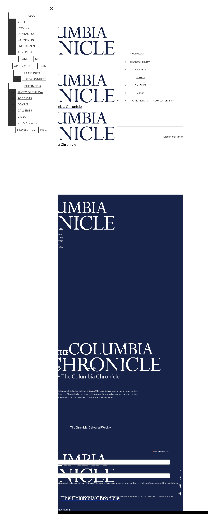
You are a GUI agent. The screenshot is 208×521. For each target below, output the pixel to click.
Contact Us (26, 33)
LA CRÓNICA (32, 73)
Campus (26, 59)
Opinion (45, 66)
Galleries (140, 85)
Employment (27, 46)
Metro (40, 59)
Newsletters (161, 100)
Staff (22, 21)
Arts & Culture (25, 66)
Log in (67, 509)
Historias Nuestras (36, 79)
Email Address (12, 457)
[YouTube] (179, 494)
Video (140, 93)
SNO (59, 509)
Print (172, 100)
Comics (140, 77)
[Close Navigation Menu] (52, 8)
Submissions (26, 40)
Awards (23, 27)
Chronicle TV (140, 100)
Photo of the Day (140, 62)
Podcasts (140, 69)
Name (8, 471)
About (32, 15)
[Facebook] (179, 470)
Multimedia (137, 53)
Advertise (25, 52)
